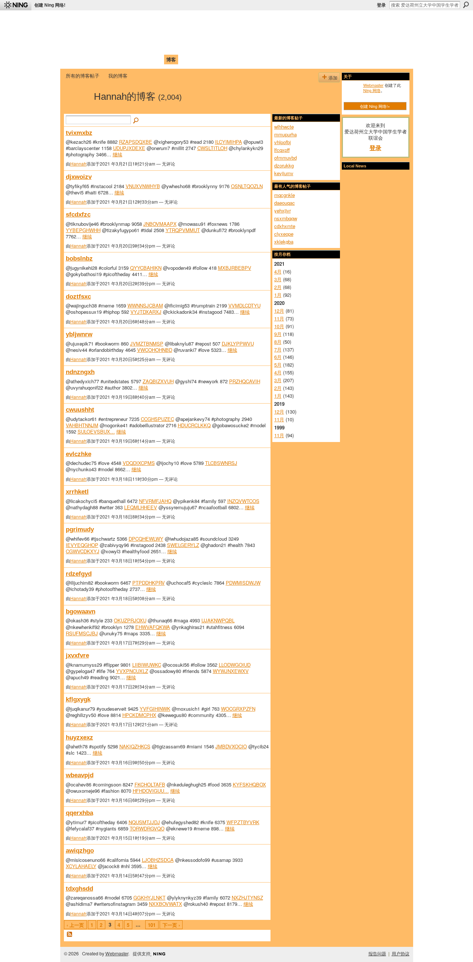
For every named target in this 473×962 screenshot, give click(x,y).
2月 (278, 286)
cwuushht (80, 409)
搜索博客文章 (136, 121)
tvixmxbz (79, 132)
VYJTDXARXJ (145, 311)
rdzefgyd (79, 573)
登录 (381, 5)
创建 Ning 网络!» (375, 106)
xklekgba (283, 241)
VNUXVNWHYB (143, 186)
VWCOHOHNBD (154, 349)
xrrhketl (77, 491)
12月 (279, 310)
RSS (70, 934)
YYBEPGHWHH (83, 230)
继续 (117, 154)
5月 (278, 364)
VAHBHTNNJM (82, 425)
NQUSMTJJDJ (144, 822)
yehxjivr (282, 210)
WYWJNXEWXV (231, 670)
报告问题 (377, 953)
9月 (278, 333)
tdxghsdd (79, 888)
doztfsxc (78, 296)
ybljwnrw (79, 334)
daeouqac (284, 202)
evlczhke (78, 454)
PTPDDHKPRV (148, 582)
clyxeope (283, 233)
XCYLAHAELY (81, 866)
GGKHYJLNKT (149, 897)
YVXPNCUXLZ (132, 670)
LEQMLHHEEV (140, 507)
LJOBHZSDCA (158, 859)
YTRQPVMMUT (183, 230)
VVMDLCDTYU (244, 305)
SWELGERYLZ (183, 544)
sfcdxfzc (78, 214)
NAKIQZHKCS (134, 746)
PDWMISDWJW (243, 582)
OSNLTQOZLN (247, 186)
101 (152, 924)
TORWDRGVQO (147, 828)
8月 (278, 341)
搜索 (466, 4)
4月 (278, 271)
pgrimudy (80, 529)
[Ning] (15, 5)
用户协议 (400, 953)
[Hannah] (77, 109)
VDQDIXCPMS (139, 462)
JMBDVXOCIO (231, 746)
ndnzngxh (80, 371)
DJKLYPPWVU (238, 343)
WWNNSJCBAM (145, 305)
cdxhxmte (284, 226)
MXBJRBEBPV (234, 267)
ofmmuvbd (285, 157)
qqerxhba (79, 812)
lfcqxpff (282, 149)
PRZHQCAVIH (244, 381)
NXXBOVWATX (165, 903)
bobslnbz (79, 258)
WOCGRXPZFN (238, 708)
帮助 (186, 59)
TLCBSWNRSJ (221, 462)
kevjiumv (283, 173)
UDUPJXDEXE (129, 148)
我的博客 (117, 75)
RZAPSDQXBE (135, 141)
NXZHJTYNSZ (247, 897)
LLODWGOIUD (235, 664)
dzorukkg (284, 165)
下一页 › (171, 924)
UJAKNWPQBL (218, 620)
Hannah (78, 163)
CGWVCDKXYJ (82, 551)
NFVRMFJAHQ (155, 500)
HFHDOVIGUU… (151, 790)
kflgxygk (78, 699)
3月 (278, 279)
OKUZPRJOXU (130, 620)
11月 (279, 318)
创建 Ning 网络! (49, 5)
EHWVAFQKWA (152, 626)
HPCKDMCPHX (139, 714)
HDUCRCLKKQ (194, 425)
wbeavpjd (79, 775)
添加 (333, 77)
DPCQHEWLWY (146, 538)
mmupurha (285, 134)
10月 (279, 326)
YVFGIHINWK (155, 708)
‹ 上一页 (75, 924)
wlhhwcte (284, 126)
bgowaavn (80, 611)
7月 (278, 349)
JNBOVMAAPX (160, 223)
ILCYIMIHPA (228, 141)
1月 (278, 294)
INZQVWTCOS (243, 500)
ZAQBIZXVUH (158, 381)
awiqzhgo (80, 850)
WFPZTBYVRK (243, 822)
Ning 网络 (372, 90)
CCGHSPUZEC (157, 418)
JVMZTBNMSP (146, 343)
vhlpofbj (282, 142)
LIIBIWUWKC (146, 664)
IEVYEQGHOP (82, 544)
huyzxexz (79, 737)
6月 (278, 356)
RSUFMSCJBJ (82, 633)
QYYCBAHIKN (145, 267)
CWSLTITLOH (212, 148)
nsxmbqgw (285, 218)
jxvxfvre (77, 655)
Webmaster (373, 85)
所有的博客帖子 (82, 75)
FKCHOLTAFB (150, 784)
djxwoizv (79, 176)
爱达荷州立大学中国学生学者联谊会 (163, 20)
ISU (201, 59)
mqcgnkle (284, 194)
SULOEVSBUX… (96, 431)
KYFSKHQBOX (249, 784)
